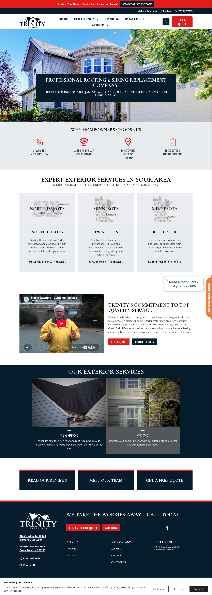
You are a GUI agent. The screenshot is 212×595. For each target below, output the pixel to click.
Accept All (199, 589)
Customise (159, 589)
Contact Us (118, 562)
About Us (117, 548)
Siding (72, 555)
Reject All (179, 589)
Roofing (63, 19)
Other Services (84, 19)
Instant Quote (134, 19)
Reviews (116, 555)
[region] (106, 586)
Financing (112, 19)
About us (98, 25)
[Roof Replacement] (69, 416)
